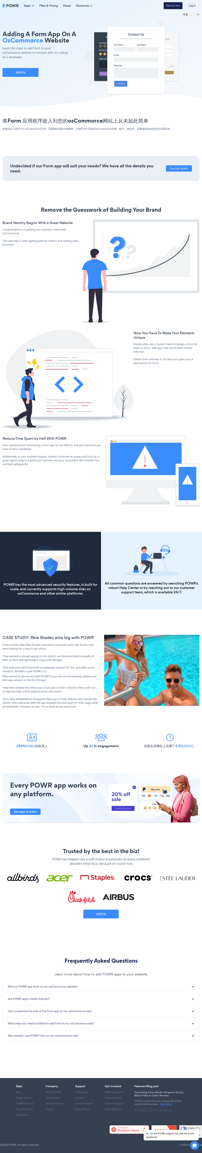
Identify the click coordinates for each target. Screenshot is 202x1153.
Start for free (173, 5)
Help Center (129, 587)
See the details (179, 168)
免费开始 (20, 72)
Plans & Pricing (48, 6)
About (67, 6)
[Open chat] (194, 1145)
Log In (192, 5)
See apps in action (25, 812)
